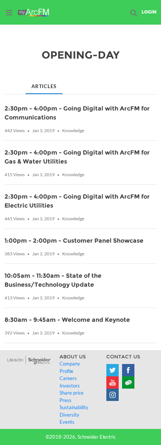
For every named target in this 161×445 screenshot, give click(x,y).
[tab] (10, 80)
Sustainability (74, 407)
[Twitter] (112, 370)
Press (66, 400)
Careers (68, 378)
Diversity (69, 415)
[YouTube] (112, 382)
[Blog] (128, 382)
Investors (70, 386)
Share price (71, 393)
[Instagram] (112, 395)
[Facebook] (128, 370)
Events (67, 422)
